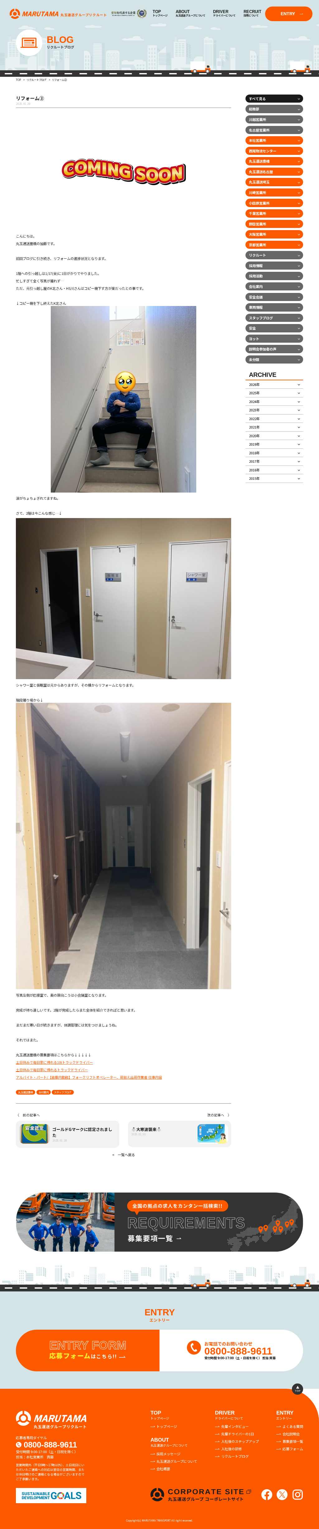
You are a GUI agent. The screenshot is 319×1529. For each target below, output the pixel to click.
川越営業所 (257, 119)
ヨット (254, 338)
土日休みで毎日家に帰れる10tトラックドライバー (54, 1062)
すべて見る (257, 98)
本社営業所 (257, 140)
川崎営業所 (257, 192)
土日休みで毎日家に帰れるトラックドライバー (52, 1069)
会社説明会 (291, 1433)
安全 (252, 328)
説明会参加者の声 (262, 348)
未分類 (254, 359)
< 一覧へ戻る (123, 1154)
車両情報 (256, 307)
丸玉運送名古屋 (261, 171)
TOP (18, 79)
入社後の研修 (231, 1448)
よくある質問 (293, 1426)
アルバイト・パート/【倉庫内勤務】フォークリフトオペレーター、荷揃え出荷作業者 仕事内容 (89, 1077)
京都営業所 (257, 244)
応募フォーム (293, 1448)
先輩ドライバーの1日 (237, 1433)
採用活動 (256, 275)
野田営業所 (257, 223)
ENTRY (288, 13)
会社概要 (163, 1468)
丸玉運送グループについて (176, 1461)
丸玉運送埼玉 (259, 181)
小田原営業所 (259, 203)
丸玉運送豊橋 (25, 1092)
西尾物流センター (262, 150)
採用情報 (256, 265)
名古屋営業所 (259, 129)
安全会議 (256, 296)
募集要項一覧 (293, 1441)
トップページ (166, 1426)
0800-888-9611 (50, 1445)
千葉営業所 (257, 213)
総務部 (254, 108)
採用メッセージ (168, 1453)
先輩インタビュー (235, 1426)
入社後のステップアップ (240, 1441)
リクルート (257, 255)
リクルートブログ (36, 79)
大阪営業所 (257, 234)
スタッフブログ (62, 1092)
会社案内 (44, 1092)
